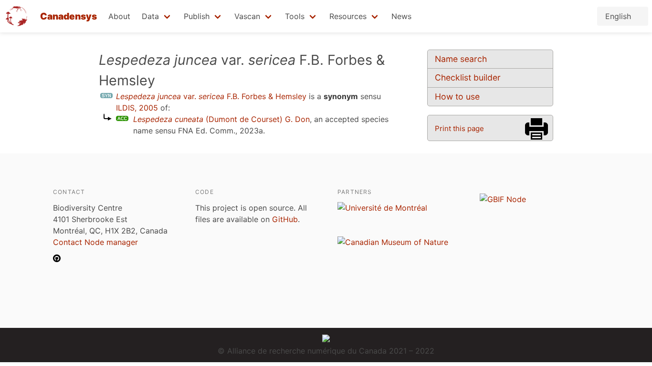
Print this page (459, 128)
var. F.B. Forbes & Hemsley (211, 96)
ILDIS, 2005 (137, 107)
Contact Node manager (95, 242)
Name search (461, 59)
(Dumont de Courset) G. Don (221, 119)
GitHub (285, 219)
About (119, 16)
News (401, 16)
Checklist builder (468, 77)
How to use (457, 97)
